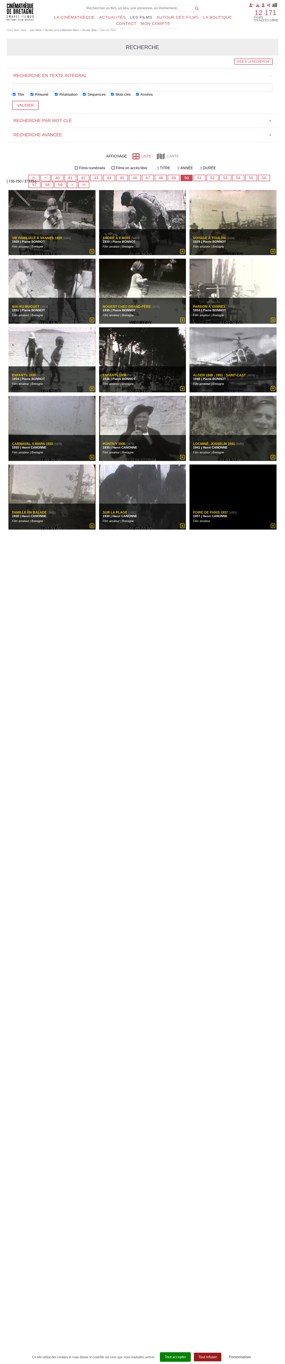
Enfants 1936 (114, 375)
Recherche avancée (142, 134)
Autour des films (178, 17)
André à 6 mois (116, 238)
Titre (20, 94)
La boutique (217, 17)
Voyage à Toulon (209, 238)
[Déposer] (258, 5)
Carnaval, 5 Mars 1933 (32, 444)
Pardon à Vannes (209, 306)
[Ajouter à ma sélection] (92, 251)
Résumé (41, 94)
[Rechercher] (197, 8)
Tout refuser (207, 1357)
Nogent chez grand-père (127, 306)
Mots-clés (123, 94)
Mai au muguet (25, 306)
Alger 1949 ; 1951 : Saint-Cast (219, 375)
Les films (141, 17)
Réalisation (68, 94)
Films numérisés (92, 168)
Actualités (112, 17)
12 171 (265, 13)
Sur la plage (115, 512)
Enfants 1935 (24, 375)
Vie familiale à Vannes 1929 (37, 238)
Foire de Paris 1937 (210, 512)
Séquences (96, 94)
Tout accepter (175, 1357)
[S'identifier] (263, 5)
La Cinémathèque (74, 17)
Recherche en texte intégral (142, 75)
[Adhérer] (251, 5)
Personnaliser (240, 1357)
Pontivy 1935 (114, 444)
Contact (126, 23)
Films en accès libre (131, 168)
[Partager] (268, 5)
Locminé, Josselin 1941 (214, 444)
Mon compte (155, 23)
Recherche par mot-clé (142, 120)
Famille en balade (29, 512)
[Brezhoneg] (275, 5)
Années (146, 94)
